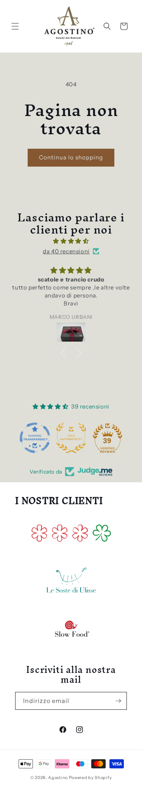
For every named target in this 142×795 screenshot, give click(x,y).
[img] (71, 241)
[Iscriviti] (118, 701)
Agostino (58, 777)
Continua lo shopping (71, 157)
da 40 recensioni (66, 251)
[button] (15, 26)
